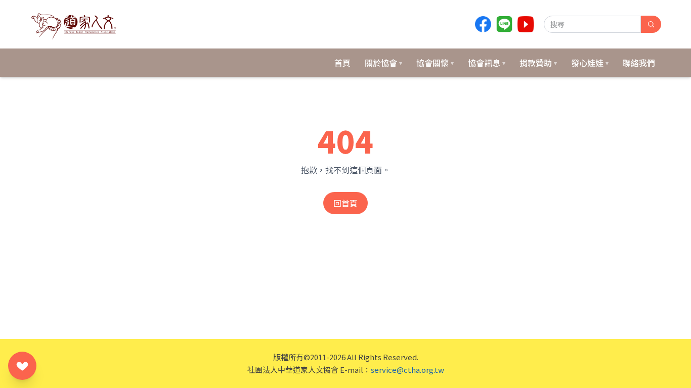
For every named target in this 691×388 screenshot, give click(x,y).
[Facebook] (483, 24)
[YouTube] (525, 24)
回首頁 (345, 203)
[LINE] (504, 24)
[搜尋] (651, 24)
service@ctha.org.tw (407, 369)
